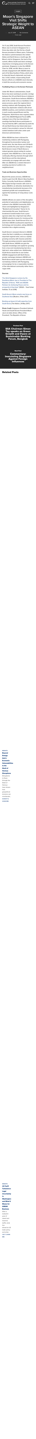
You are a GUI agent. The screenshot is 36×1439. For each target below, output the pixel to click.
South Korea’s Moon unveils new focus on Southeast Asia (17, 295)
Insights (18, 11)
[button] (33, 3)
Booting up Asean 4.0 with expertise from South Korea (17, 302)
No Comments (24, 33)
